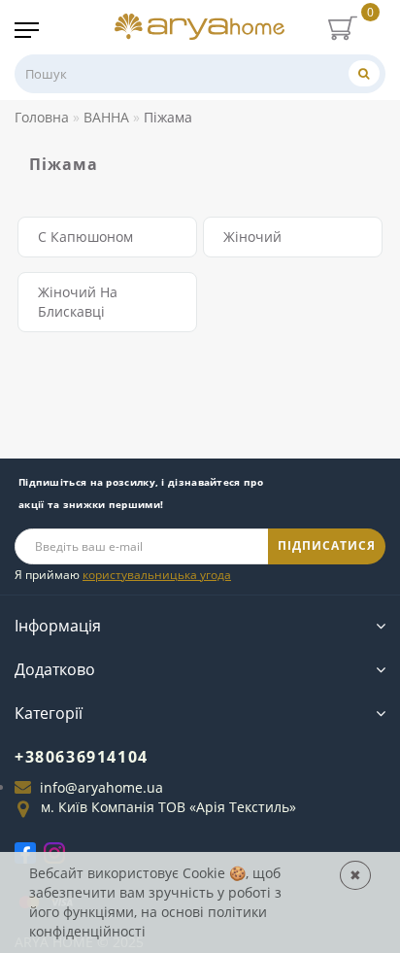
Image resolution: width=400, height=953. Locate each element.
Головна (42, 117)
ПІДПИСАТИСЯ (327, 545)
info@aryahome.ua (101, 787)
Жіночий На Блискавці (77, 302)
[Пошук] (364, 73)
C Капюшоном (85, 236)
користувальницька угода (157, 574)
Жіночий (252, 236)
